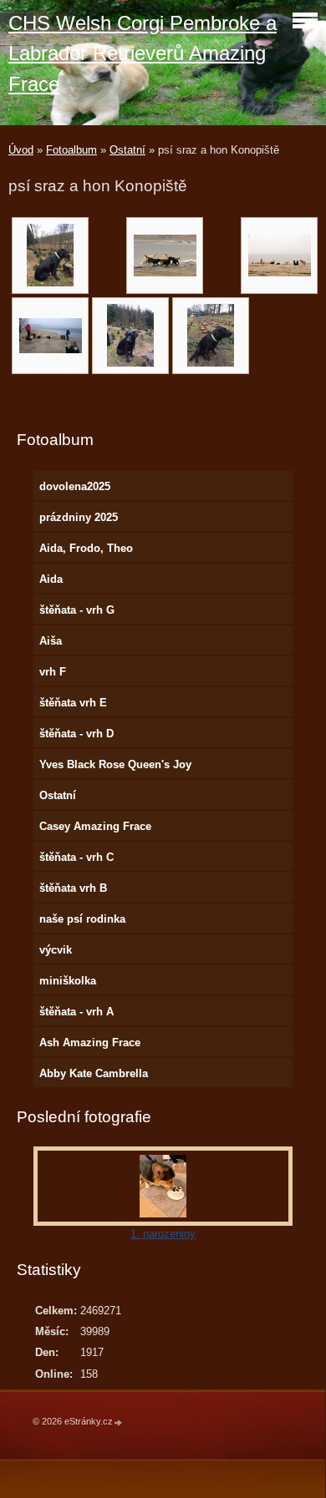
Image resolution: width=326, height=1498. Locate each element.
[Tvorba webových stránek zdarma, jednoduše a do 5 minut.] (119, 1422)
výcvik (55, 950)
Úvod (20, 150)
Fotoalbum (71, 150)
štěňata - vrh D (76, 733)
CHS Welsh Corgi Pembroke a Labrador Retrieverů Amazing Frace (142, 53)
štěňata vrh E (73, 702)
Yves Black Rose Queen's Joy (115, 764)
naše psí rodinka (82, 919)
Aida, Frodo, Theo (86, 548)
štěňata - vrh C (76, 857)
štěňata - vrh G (77, 610)
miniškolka (67, 980)
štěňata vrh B (73, 888)
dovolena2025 (74, 486)
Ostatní (127, 150)
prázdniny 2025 (78, 517)
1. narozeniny (163, 1233)
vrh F (52, 671)
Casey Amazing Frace (95, 826)
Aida (51, 579)
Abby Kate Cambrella (93, 1073)
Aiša (50, 641)
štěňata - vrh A (76, 1011)
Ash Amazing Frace (89, 1042)
